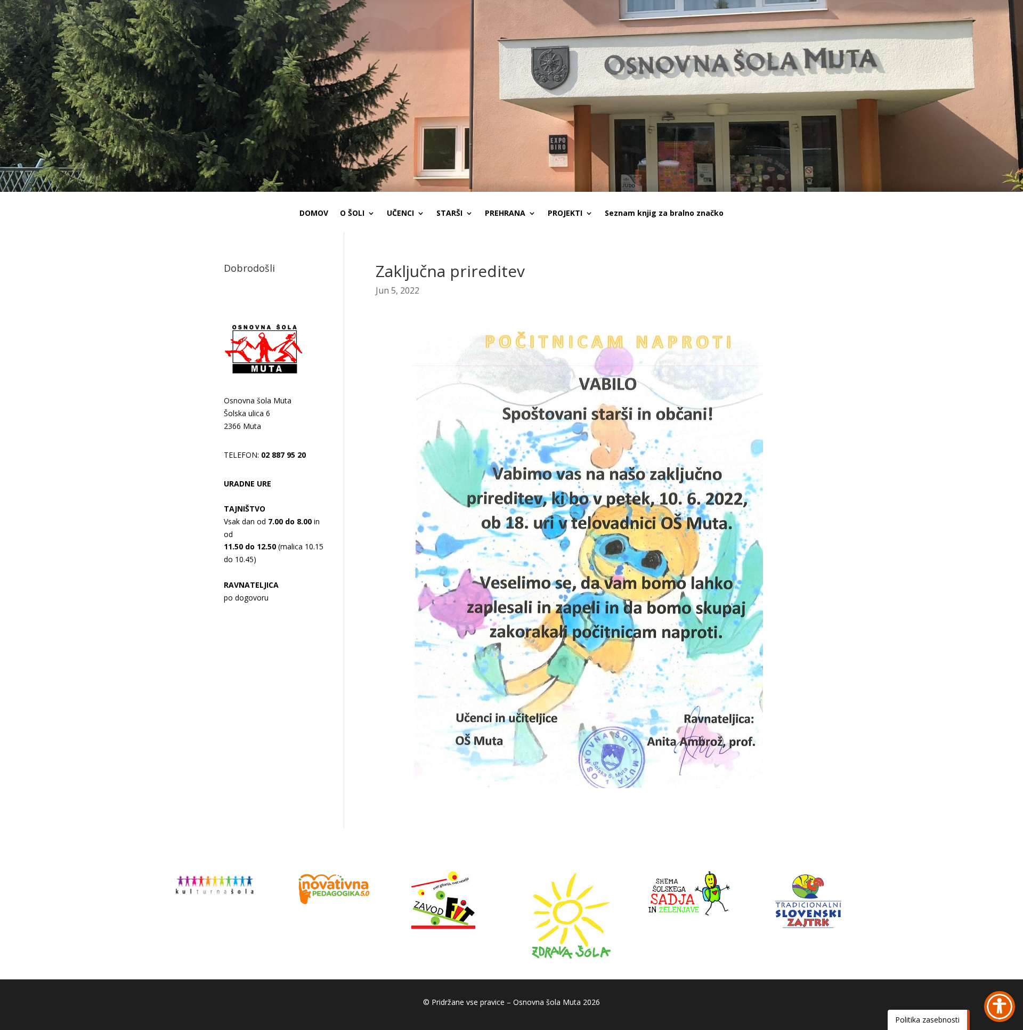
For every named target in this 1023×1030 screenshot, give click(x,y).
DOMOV (313, 213)
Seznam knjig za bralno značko (664, 213)
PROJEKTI (565, 213)
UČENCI (400, 213)
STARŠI (449, 213)
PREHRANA (505, 213)
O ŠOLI (352, 213)
